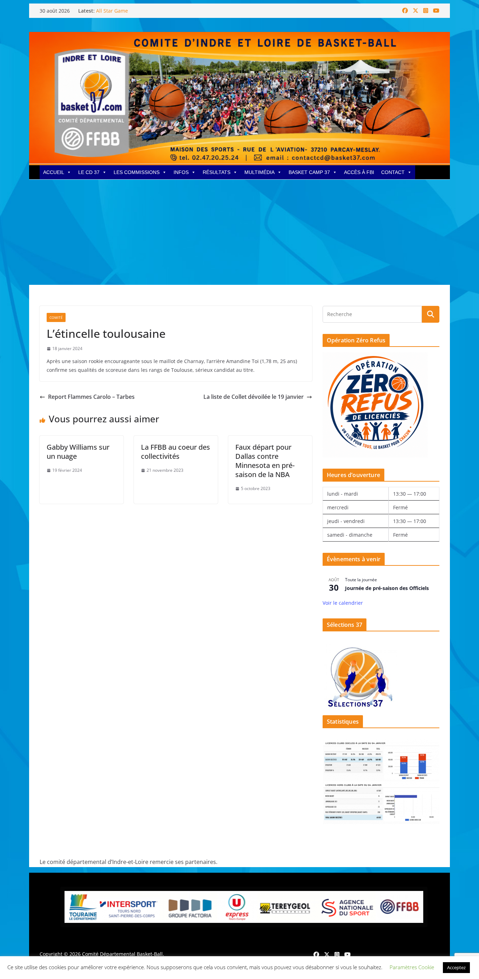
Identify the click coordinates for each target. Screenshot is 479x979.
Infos (181, 172)
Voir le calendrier (343, 602)
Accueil (53, 172)
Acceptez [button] (456, 967)
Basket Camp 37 (309, 172)
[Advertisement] (239, 232)
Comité (56, 317)
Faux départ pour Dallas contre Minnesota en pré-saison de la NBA (265, 460)
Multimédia (259, 172)
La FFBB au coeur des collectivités (175, 451)
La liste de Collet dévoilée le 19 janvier (253, 397)
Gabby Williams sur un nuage (78, 451)
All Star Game (112, 10)
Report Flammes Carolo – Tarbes (91, 397)
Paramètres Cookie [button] (412, 967)
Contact (393, 172)
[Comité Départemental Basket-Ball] (239, 37)
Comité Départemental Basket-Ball (122, 954)
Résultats (216, 172)
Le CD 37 (89, 172)
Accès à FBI (359, 172)
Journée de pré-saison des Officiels (387, 588)
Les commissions (137, 172)
